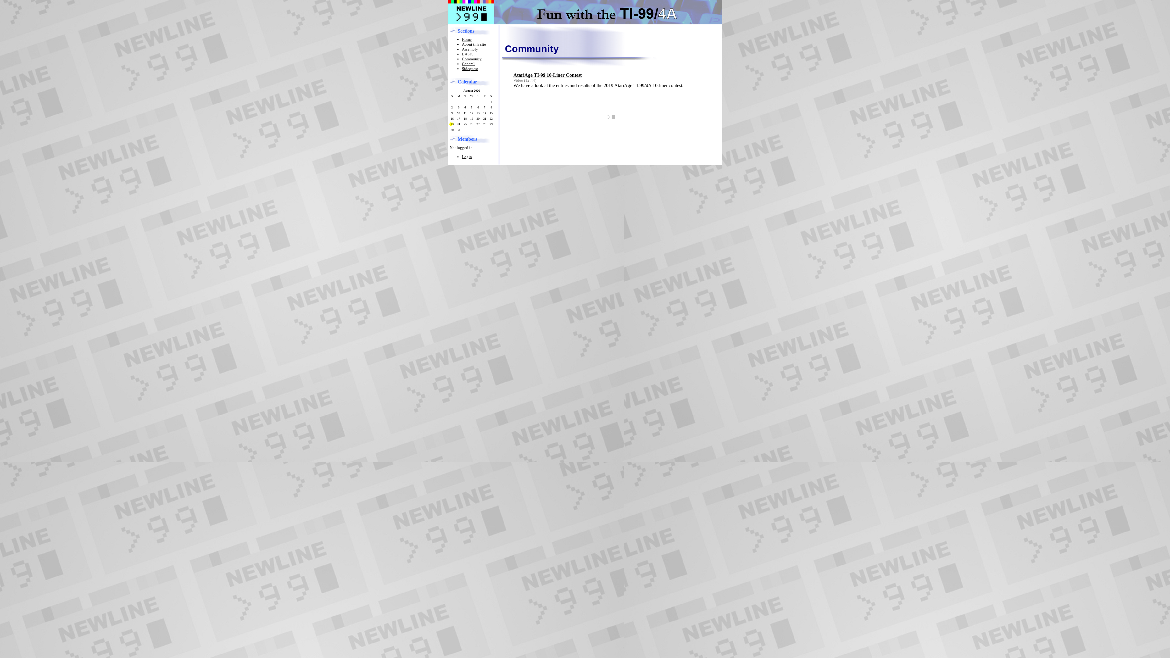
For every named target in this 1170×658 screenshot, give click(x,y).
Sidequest (470, 68)
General (468, 64)
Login (467, 156)
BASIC (467, 54)
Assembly (470, 49)
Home (467, 39)
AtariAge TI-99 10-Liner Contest (547, 75)
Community (472, 59)
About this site (474, 44)
